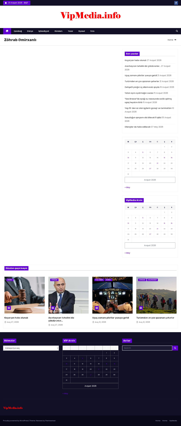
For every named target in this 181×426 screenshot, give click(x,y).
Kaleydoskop (152, 280)
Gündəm (59, 31)
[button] (177, 31)
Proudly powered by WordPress (16, 420)
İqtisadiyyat (44, 31)
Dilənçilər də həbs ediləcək (137, 126)
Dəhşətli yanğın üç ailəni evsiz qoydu (142, 87)
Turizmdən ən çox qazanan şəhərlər (142, 81)
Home (170, 39)
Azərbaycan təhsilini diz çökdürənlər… (143, 66)
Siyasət (81, 31)
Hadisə (10, 280)
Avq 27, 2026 (13, 322)
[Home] (7, 31)
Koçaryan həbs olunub (135, 60)
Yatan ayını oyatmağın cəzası (139, 93)
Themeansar (50, 420)
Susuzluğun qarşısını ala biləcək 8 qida (143, 117)
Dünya (30, 31)
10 (128, 158)
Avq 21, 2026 (100, 322)
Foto (92, 31)
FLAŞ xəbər (99, 280)
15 (164, 158)
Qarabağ (18, 31)
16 (171, 158)
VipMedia (173, 420)
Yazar (70, 31)
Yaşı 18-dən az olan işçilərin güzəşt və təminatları (148, 108)
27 (150, 169)
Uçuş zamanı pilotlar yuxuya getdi (141, 75)
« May (127, 187)
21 (157, 163)
